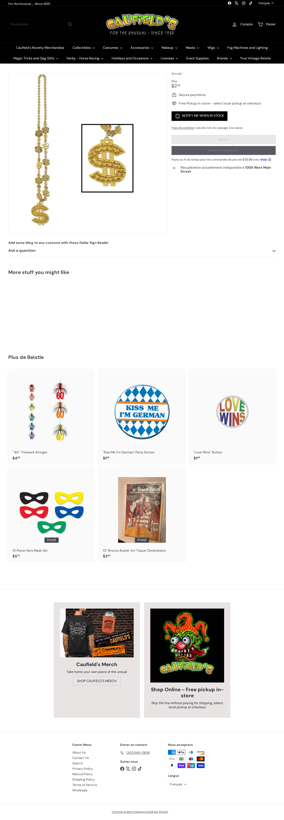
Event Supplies (197, 58)
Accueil (176, 73)
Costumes (111, 47)
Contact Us (80, 758)
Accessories (140, 47)
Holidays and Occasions (130, 58)
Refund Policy (82, 774)
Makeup (168, 47)
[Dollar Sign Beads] (28, 312)
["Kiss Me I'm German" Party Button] (142, 417)
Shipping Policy (83, 779)
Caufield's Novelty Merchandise (40, 47)
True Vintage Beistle (255, 58)
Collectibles (82, 47)
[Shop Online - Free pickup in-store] (187, 645)
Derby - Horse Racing (83, 58)
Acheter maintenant (223, 150)
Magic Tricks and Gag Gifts (34, 58)
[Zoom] (88, 153)
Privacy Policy (82, 769)
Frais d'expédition (183, 128)
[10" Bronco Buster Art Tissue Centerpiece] (142, 515)
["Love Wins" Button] (232, 417)
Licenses (168, 58)
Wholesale (80, 790)
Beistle (35, 357)
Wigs (211, 47)
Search (77, 763)
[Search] (70, 24)
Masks (191, 47)
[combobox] (41, 24)
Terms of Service (84, 785)
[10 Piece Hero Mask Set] (51, 515)
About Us (79, 752)
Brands (223, 58)
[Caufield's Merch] (97, 633)
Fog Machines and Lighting (247, 47)
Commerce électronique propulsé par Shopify (140, 812)
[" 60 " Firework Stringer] (51, 417)
